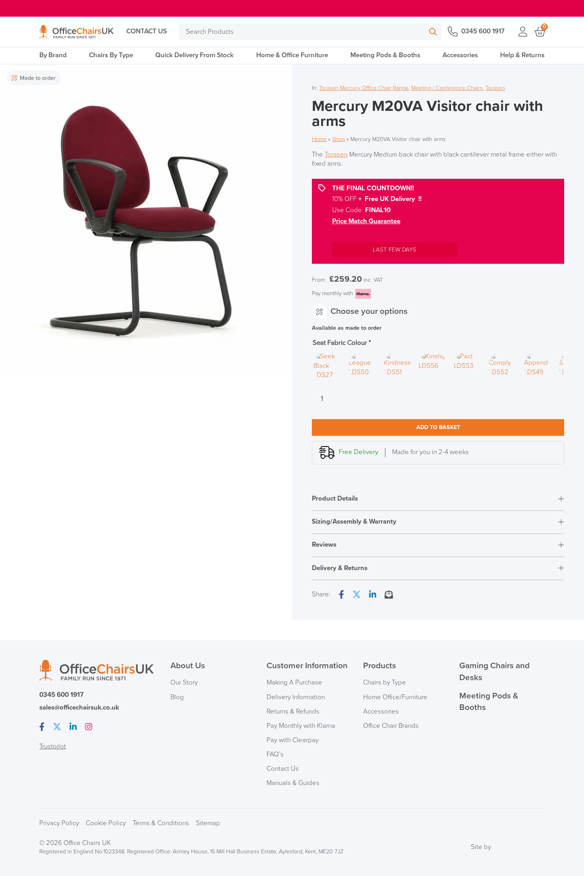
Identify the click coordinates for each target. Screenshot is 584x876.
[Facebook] (341, 595)
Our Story (184, 682)
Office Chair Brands (391, 726)
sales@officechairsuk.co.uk (79, 708)
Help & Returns (522, 55)
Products (379, 666)
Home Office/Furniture (395, 697)
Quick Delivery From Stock (194, 55)
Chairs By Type (111, 55)
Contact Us (146, 31)
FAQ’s (275, 754)
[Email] (389, 595)
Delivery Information (296, 697)
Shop (338, 139)
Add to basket (438, 427)
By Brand (53, 55)
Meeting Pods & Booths (385, 55)
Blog (177, 697)
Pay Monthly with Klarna (301, 726)
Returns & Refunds (293, 711)
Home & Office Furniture (292, 55)
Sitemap (208, 823)
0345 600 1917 (482, 31)
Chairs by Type (384, 682)
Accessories (460, 55)
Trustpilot (52, 746)
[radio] (328, 366)
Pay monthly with (332, 293)
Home (319, 139)
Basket (539, 31)
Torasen (495, 88)
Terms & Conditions (161, 823)
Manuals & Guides (293, 783)
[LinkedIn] (372, 595)
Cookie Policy (106, 823)
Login (523, 31)
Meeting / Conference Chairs (447, 88)
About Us (187, 666)
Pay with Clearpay (293, 740)
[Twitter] (356, 595)
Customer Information (307, 666)
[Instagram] (88, 727)
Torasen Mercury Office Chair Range (363, 88)
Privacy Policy (59, 823)
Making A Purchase (294, 682)
